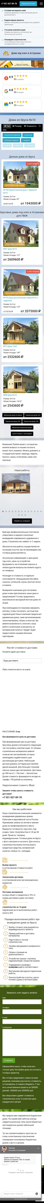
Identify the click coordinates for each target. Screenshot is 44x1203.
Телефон (5, 1008)
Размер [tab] (18, 126)
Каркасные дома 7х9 (31, 421)
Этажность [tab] (31, 126)
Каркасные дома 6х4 (33, 415)
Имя (4, 998)
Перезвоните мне (28, 4)
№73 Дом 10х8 (10, 346)
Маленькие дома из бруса (13, 415)
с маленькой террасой (12, 135)
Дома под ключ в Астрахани (26, 53)
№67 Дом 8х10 (10, 249)
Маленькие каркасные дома (22, 427)
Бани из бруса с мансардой (22, 434)
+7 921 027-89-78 (9, 3)
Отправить (8, 1060)
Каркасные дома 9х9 (13, 421)
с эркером (26, 140)
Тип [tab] (8, 126)
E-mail (4, 1018)
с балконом (28, 135)
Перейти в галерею (21, 521)
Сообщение (7, 1027)
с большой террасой (11, 140)
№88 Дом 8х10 (10, 395)
